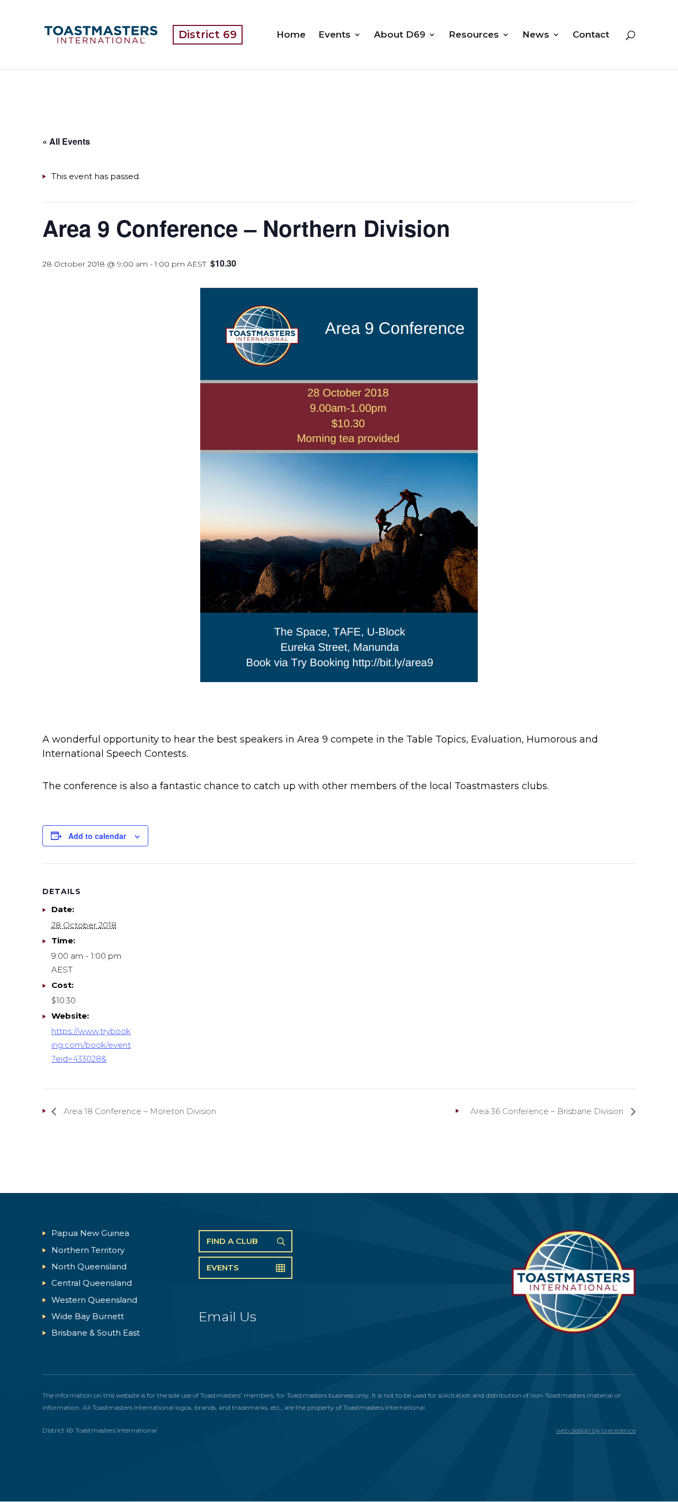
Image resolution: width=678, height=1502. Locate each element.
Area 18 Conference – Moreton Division (138, 1111)
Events (334, 35)
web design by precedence (596, 1430)
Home (291, 35)
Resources (474, 35)
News (535, 35)
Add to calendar (97, 835)
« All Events (66, 141)
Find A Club (232, 1241)
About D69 (399, 35)
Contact (591, 35)
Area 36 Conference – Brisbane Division (548, 1111)
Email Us (227, 1316)
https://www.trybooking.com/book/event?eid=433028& (91, 1045)
